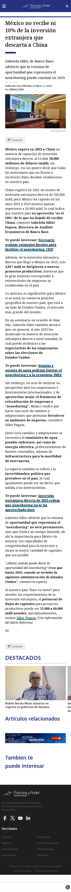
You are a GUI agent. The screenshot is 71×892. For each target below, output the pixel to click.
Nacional (6, 843)
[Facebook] (5, 818)
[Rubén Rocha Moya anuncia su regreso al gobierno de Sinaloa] (35, 683)
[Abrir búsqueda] (67, 6)
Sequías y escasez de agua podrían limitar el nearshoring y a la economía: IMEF (33, 370)
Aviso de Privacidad (23, 870)
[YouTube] (20, 818)
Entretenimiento (45, 849)
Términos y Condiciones (46, 870)
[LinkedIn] (28, 818)
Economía (7, 837)
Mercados (42, 855)
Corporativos (43, 837)
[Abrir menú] (4, 6)
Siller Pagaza (26, 618)
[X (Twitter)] (12, 818)
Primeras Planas (10, 849)
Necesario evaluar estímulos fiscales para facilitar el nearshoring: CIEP (30, 244)
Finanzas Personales (48, 843)
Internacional (9, 855)
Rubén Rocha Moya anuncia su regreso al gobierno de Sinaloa (27, 705)
